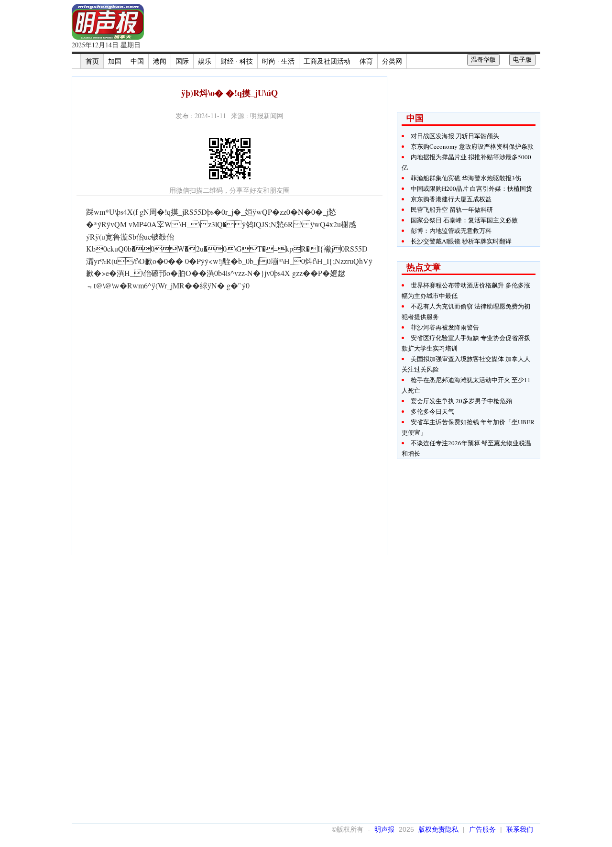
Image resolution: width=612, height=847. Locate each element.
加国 (114, 61)
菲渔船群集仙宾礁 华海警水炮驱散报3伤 (466, 178)
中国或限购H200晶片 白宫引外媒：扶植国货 (471, 188)
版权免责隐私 (438, 829)
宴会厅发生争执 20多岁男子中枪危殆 (461, 400)
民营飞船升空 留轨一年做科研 (452, 209)
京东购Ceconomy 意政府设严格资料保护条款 (472, 146)
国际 (182, 61)
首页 (92, 61)
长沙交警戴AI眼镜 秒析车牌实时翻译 (461, 241)
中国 (137, 61)
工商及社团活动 (327, 61)
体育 (366, 61)
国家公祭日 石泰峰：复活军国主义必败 (464, 220)
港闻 (159, 61)
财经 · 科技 (236, 61)
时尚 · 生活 (278, 61)
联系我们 (519, 829)
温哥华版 (483, 59)
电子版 (522, 59)
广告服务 (482, 829)
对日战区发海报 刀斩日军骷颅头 (455, 136)
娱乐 (204, 61)
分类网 (392, 61)
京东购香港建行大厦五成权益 (451, 199)
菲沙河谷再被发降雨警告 (445, 327)
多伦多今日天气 (432, 411)
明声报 (384, 829)
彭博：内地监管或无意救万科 (451, 230)
